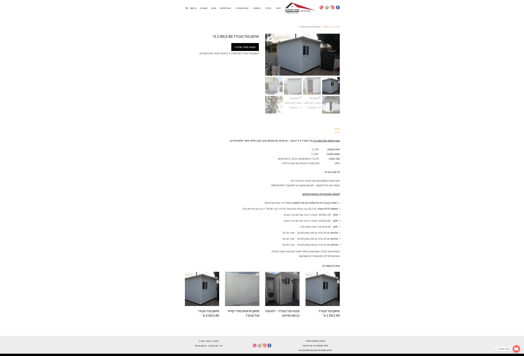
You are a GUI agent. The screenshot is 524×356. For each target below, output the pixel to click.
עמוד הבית (336, 26)
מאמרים (203, 8)
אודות (213, 8)
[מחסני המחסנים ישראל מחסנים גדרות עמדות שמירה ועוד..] (300, 8)
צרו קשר (193, 8)
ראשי (278, 8)
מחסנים (326, 26)
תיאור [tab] (337, 129)
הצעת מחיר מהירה (245, 47)
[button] (271, 8)
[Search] (187, 8)
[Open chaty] (516, 349)
